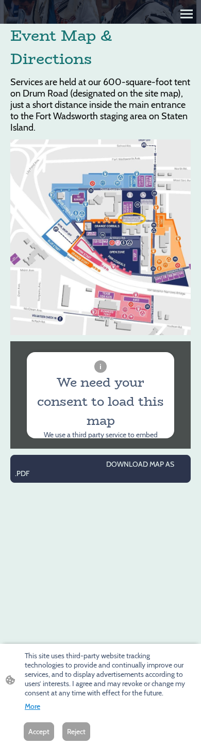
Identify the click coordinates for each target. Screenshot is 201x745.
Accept (38, 731)
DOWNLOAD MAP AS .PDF (94, 468)
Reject (76, 731)
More (32, 706)
